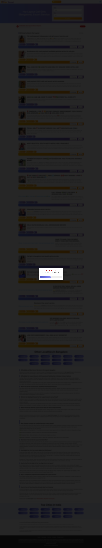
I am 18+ (45, 277)
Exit (56, 277)
